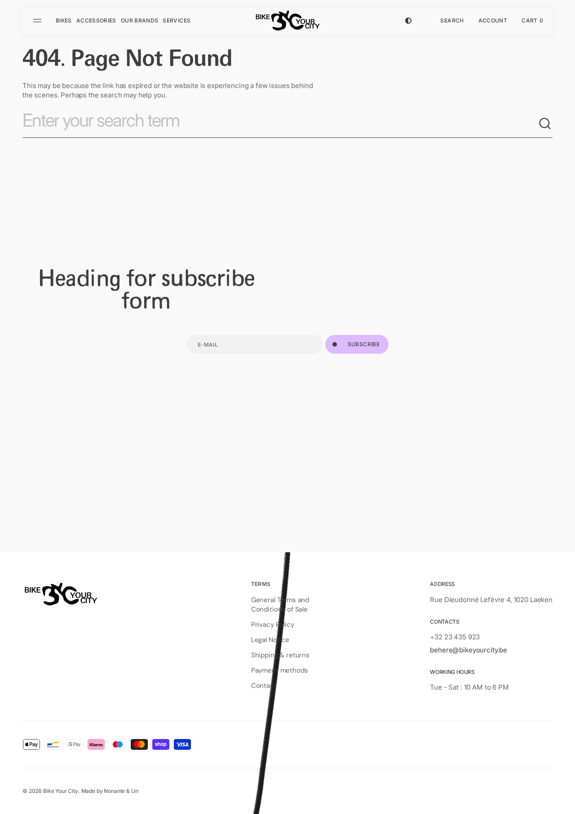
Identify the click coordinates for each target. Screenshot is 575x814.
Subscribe (364, 344)
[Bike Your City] (287, 20)
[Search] (545, 124)
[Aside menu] (38, 20)
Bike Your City (60, 791)
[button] (452, 20)
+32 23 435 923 (455, 637)
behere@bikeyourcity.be (468, 650)
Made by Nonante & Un (109, 791)
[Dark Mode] (408, 20)
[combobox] (280, 123)
